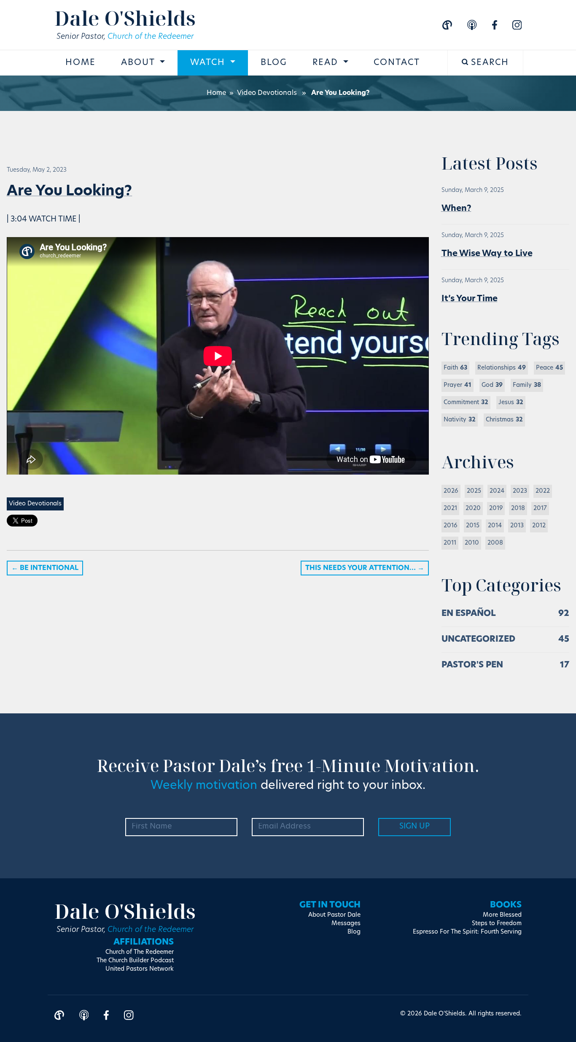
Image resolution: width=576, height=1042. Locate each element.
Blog (274, 63)
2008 (495, 543)
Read (326, 63)
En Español (468, 614)
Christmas (504, 420)
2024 (497, 491)
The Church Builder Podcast (135, 961)
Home (80, 63)
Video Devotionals (267, 93)
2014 (495, 526)
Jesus (510, 403)
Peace (549, 368)
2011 (450, 543)
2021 (450, 508)
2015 (472, 526)
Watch (209, 63)
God (492, 385)
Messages (346, 924)
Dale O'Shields (125, 18)
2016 (451, 526)
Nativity (460, 420)
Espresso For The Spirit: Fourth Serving (467, 932)
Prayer (457, 385)
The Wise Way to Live (487, 254)
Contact (397, 63)
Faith (455, 368)
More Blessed (502, 915)
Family (527, 385)
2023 (520, 491)
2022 (543, 491)
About (139, 63)
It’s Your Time (469, 299)
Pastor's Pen (472, 665)
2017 (540, 508)
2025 (474, 491)
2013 (517, 526)
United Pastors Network (139, 969)
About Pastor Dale (334, 915)
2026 (451, 491)
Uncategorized (478, 639)
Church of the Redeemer (151, 37)
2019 (496, 508)
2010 (472, 543)
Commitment (466, 403)
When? (456, 209)
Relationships (501, 368)
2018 (518, 508)
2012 (539, 526)
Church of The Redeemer (139, 952)
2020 (473, 508)
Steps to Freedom (497, 924)
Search (488, 63)
